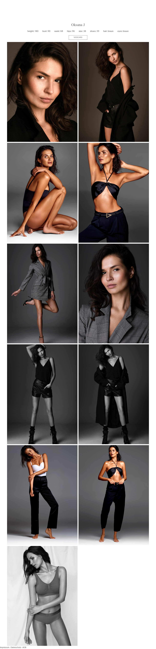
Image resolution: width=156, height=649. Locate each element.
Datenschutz (16, 647)
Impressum (4, 647)
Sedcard (78, 37)
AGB (24, 647)
